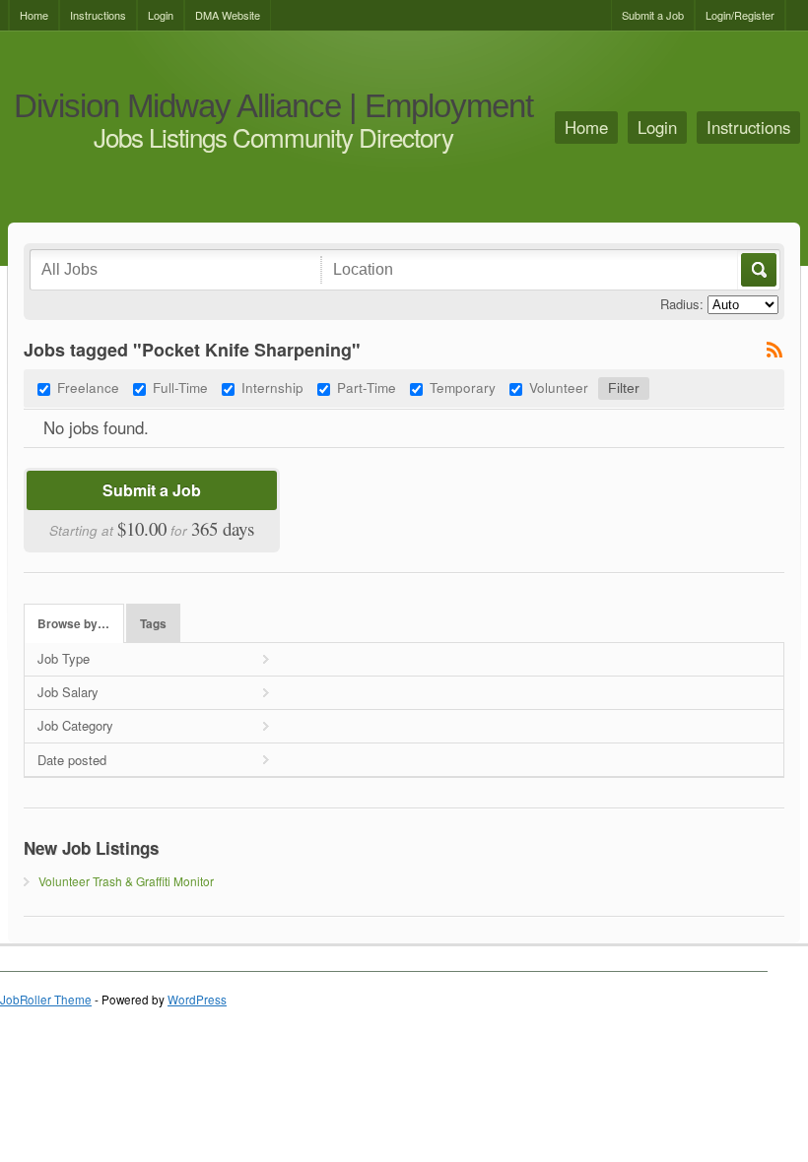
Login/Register (740, 15)
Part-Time (366, 387)
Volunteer (558, 387)
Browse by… (73, 623)
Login (160, 15)
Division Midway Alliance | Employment (273, 107)
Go (757, 270)
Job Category (75, 725)
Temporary (463, 387)
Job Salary (68, 691)
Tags (153, 623)
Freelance (88, 387)
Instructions (98, 15)
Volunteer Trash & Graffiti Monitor (126, 880)
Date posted (71, 759)
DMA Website (227, 15)
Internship (272, 387)
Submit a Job (653, 15)
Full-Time (180, 387)
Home (34, 15)
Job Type (63, 658)
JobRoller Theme (46, 999)
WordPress (197, 999)
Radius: (682, 303)
